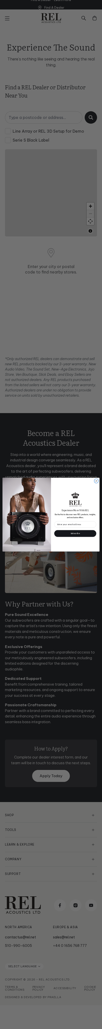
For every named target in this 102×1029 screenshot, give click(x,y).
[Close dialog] (96, 481)
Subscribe (75, 533)
